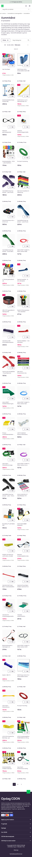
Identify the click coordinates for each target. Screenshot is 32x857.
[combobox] (16, 9)
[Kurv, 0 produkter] (26, 6)
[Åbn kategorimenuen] (29, 6)
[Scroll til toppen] (28, 792)
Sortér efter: (10, 45)
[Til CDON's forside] (2, 6)
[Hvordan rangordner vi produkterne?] (5, 45)
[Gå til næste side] (21, 784)
